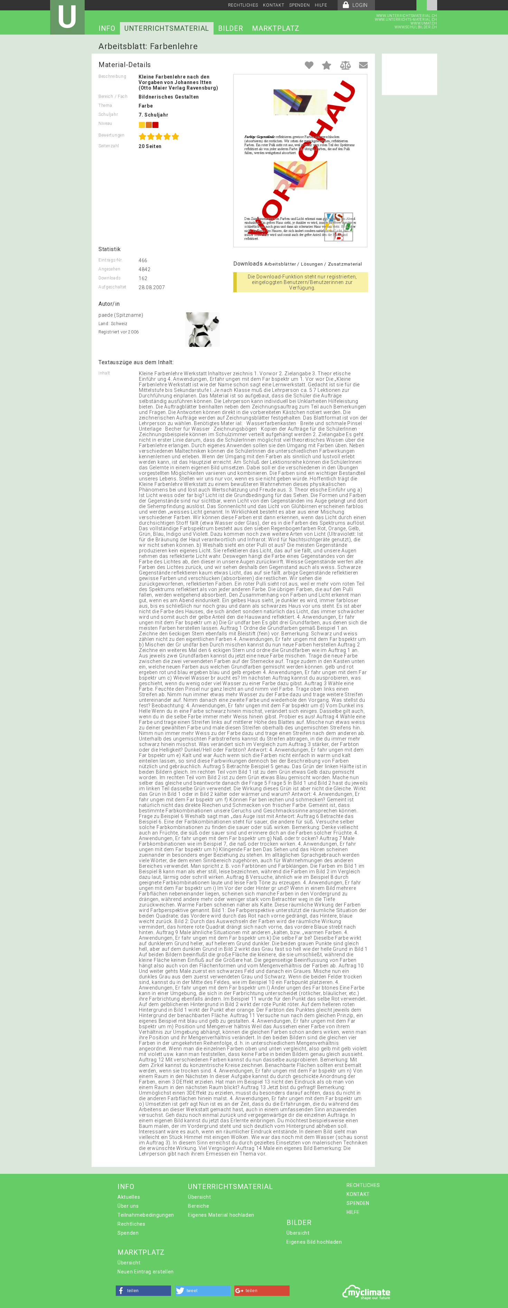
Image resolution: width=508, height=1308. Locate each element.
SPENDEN (299, 5)
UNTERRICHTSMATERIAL (166, 28)
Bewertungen (111, 135)
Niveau (105, 123)
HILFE (321, 5)
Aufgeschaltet (112, 287)
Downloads (109, 278)
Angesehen (109, 269)
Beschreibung (112, 76)
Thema (105, 105)
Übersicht (199, 1197)
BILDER (230, 28)
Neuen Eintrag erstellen (145, 1271)
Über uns (128, 1206)
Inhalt (104, 373)
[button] (143, 1291)
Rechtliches (131, 1224)
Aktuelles (128, 1197)
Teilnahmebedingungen (145, 1215)
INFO (106, 28)
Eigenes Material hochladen (221, 1215)
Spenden (128, 1233)
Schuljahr (108, 114)
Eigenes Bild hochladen (314, 1242)
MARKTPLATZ (275, 28)
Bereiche (198, 1206)
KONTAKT (273, 5)
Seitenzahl (108, 146)
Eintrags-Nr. (110, 260)
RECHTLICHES (243, 5)
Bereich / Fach (113, 96)
